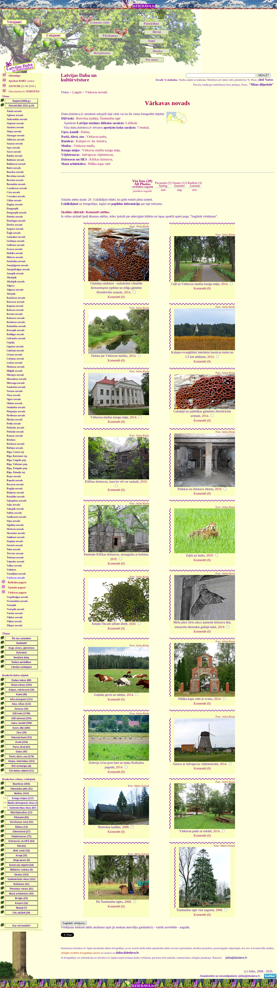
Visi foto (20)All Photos (142, 183)
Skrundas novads (16, 533)
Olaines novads (15, 403)
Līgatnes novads (15, 346)
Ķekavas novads (15, 310)
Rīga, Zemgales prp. (17, 468)
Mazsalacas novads (17, 379)
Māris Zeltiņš (141, 786)
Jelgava (10, 285)
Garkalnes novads (16, 237)
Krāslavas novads (16, 322)
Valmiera (11, 569)
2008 (125, 827)
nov (194, 190)
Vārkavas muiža (84, 145)
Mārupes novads (15, 374)
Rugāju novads (15, 488)
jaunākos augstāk (142, 191)
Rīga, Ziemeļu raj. (16, 472)
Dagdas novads (15, 204)
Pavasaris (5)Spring (163, 184)
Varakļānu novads (16, 573)
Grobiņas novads (16, 241)
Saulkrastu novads (16, 517)
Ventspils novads (15, 609)
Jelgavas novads (15, 289)
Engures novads (15, 228)
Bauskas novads (15, 172)
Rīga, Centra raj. (15, 452)
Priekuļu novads (15, 431)
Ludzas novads (15, 362)
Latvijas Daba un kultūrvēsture (79, 77)
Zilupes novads (15, 625)
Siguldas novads (15, 525)
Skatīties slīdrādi (72, 212)
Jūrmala (11, 293)
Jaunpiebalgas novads (18, 269)
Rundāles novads (16, 496)
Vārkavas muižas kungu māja (101, 150)
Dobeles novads (15, 216)
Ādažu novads (14, 111)
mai (163, 190)
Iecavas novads (15, 249)
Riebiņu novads (15, 448)
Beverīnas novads (16, 176)
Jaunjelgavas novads (17, 265)
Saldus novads (14, 512)
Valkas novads (14, 565)
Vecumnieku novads (17, 601)
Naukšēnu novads (16, 387)
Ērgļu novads (14, 232)
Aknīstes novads (15, 127)
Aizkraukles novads (17, 119)
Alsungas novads (16, 135)
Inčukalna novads (16, 261)
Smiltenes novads (16, 537)
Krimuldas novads (16, 326)
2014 (127, 292)
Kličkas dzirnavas (100, 159)
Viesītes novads (15, 613)
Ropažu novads (15, 480)
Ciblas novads (14, 200)
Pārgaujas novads (16, 411)
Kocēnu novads (15, 314)
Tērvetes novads (15, 553)
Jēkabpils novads (16, 281)
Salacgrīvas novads (17, 500)
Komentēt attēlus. (98, 212)
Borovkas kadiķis (87, 118)
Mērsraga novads (16, 383)
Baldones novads (15, 159)
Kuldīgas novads (15, 334)
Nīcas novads (13, 395)
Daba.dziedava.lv (23, 91)
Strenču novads (15, 545)
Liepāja (11, 342)
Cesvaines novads (16, 196)
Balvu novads (14, 168)
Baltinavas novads (16, 164)
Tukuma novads (15, 557)
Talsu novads (13, 549)
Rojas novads (14, 476)
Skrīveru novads (15, 529)
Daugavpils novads (17, 212)
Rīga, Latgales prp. (17, 460)
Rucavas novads (15, 484)
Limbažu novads (15, 350)
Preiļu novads (14, 423)
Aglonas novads (15, 115)
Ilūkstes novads (15, 257)
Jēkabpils (12, 277)
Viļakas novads (15, 617)
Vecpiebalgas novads (17, 597)
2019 (143, 481)
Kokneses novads (16, 318)
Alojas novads (14, 131)
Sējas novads (13, 521)
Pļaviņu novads (15, 419)
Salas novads (13, 504)
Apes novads (13, 147)
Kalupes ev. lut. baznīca (91, 141)
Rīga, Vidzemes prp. (17, 464)
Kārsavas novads (16, 301)
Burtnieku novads (16, 184)
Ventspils (11, 605)
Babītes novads (15, 155)
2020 (132, 623)
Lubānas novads (15, 358)
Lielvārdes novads (16, 338)
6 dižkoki (131, 123)
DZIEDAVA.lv (144, 6)
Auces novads (14, 151)
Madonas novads (16, 366)
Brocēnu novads (15, 180)
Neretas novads (15, 391)
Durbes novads (15, 224)
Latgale (77, 92)
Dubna (85, 132)
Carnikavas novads (17, 188)
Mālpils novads (15, 370)
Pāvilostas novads (16, 415)
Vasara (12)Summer (179, 184)
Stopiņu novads (15, 541)
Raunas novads (15, 435)
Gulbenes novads (16, 245)
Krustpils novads (16, 330)
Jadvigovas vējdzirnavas (97, 154)
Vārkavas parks (96, 136)
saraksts (22, 81)
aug (179, 190)
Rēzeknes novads (16, 443)
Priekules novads (15, 427)
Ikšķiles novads (15, 253)
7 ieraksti (143, 127)
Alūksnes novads (16, 139)
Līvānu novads (14, 354)
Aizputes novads (15, 123)
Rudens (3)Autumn (195, 184)
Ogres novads (14, 399)
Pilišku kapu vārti (99, 164)
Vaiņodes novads (15, 561)
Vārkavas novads (16, 577)
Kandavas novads (16, 297)
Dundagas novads (16, 220)
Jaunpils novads (15, 273)
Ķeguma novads (15, 306)
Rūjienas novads (15, 492)
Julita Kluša (142, 226)
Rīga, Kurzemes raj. (17, 456)
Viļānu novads (14, 621)
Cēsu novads (13, 192)
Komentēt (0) (116, 297)
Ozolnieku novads (16, 407)
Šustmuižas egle (110, 118)
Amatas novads (15, 143)
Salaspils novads (15, 508)
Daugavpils (12, 208)
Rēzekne (11, 439)
